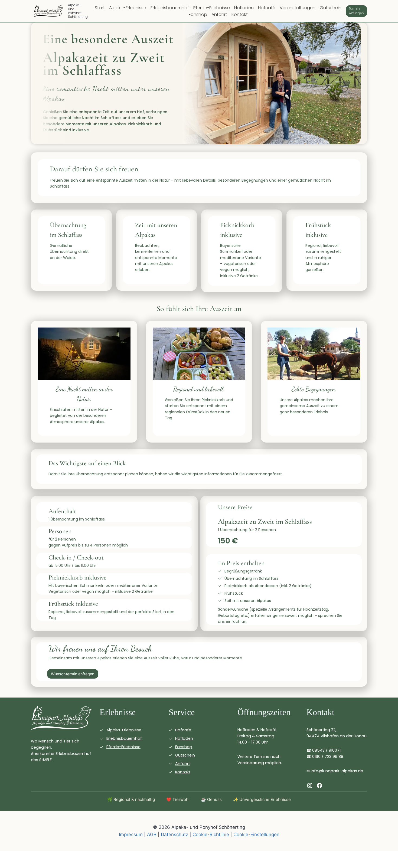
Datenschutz (174, 834)
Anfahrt (219, 14)
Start (100, 8)
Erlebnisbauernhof (170, 8)
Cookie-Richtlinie (211, 834)
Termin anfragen (356, 10)
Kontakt (239, 14)
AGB (151, 834)
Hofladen (244, 8)
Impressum (131, 834)
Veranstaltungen (297, 8)
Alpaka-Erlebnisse (127, 8)
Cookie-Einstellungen (256, 834)
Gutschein (330, 8)
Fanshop (198, 14)
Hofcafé (266, 8)
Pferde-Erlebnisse (211, 8)
